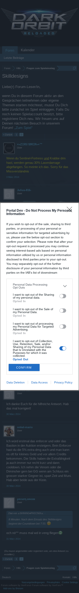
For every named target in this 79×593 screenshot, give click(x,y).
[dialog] (39, 296)
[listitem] (39, 286)
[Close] (71, 211)
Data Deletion (16, 382)
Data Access (39, 382)
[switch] (62, 296)
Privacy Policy (63, 382)
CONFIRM (24, 367)
